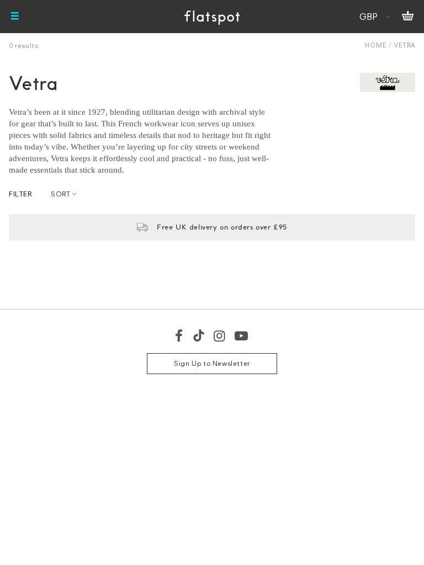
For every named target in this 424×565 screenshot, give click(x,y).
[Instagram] (220, 335)
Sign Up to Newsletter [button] (212, 363)
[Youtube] (242, 335)
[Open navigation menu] (15, 16)
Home (375, 45)
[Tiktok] (199, 335)
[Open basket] (408, 16)
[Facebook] (179, 335)
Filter (20, 194)
